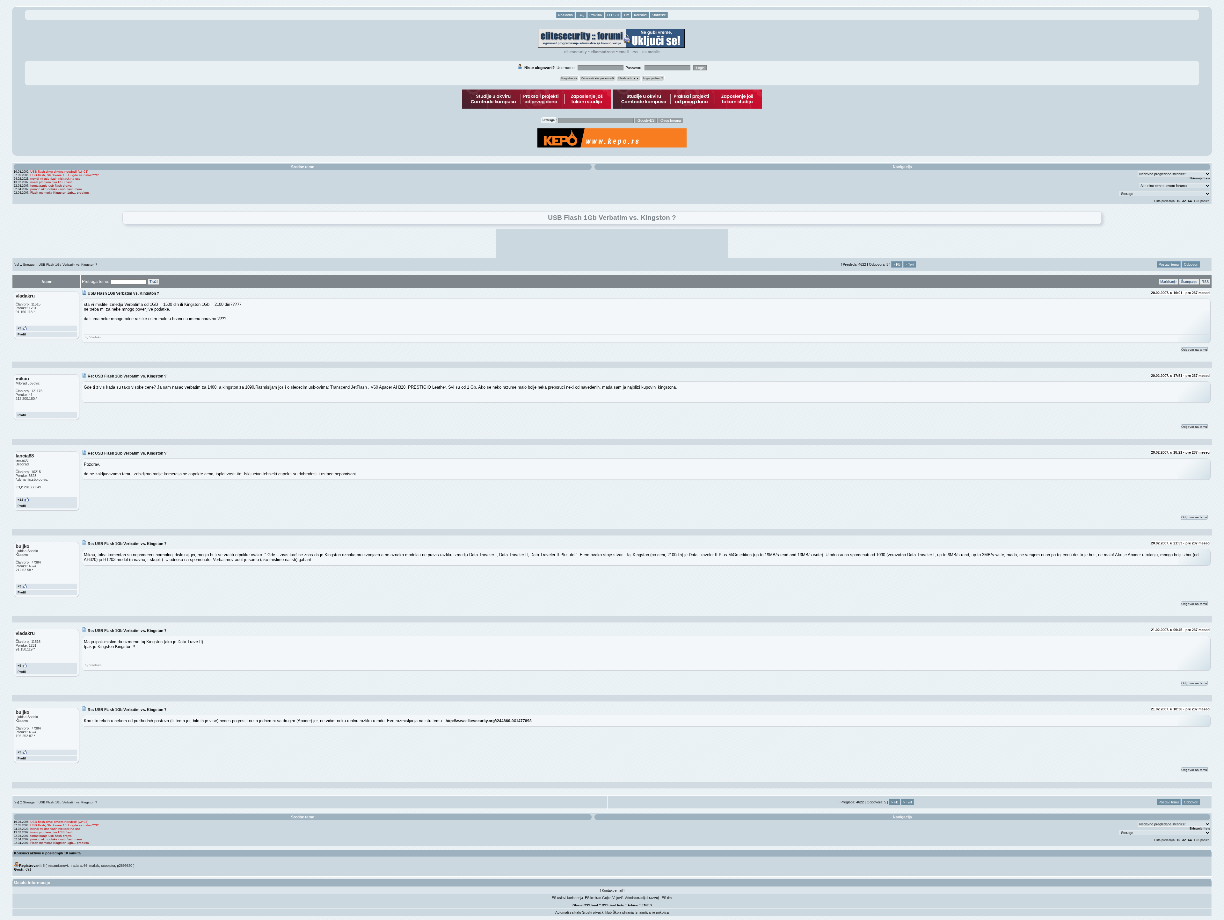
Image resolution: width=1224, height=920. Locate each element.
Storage (29, 264)
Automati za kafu (568, 912)
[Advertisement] (612, 243)
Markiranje (1168, 282)
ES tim (667, 898)
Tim (626, 15)
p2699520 (124, 865)
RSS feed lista (613, 905)
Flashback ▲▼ (628, 78)
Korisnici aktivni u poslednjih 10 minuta (47, 853)
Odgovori (1191, 264)
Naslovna (565, 15)
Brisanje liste (1200, 178)
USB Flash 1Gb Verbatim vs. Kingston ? (68, 264)
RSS (635, 52)
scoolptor (108, 865)
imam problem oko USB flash (51, 182)
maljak (94, 865)
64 (1190, 201)
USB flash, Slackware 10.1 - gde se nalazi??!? (64, 175)
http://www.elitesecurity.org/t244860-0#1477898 (489, 721)
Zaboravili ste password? (597, 78)
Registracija (569, 78)
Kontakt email (612, 890)
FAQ (581, 15)
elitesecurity (575, 52)
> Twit (909, 264)
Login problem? (653, 78)
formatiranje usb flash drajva (51, 185)
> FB (896, 264)
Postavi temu (1169, 264)
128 (1196, 201)
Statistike (659, 15)
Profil (22, 334)
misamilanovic (58, 865)
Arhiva (633, 905)
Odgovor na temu (1194, 349)
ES (649, 905)
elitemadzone (603, 52)
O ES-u (613, 15)
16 (1178, 201)
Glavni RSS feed (585, 905)
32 (1184, 201)
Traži (153, 282)
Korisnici (640, 15)
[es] (16, 264)
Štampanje (1189, 282)
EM (644, 905)
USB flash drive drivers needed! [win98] (59, 171)
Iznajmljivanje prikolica (652, 912)
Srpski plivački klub (597, 912)
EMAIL (624, 52)
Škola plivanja (623, 912)
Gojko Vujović (612, 898)
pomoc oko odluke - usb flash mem (56, 189)
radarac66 (79, 865)
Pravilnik (595, 15)
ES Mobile (651, 52)
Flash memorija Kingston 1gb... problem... (60, 192)
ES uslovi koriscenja (567, 898)
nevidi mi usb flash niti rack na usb (55, 178)
